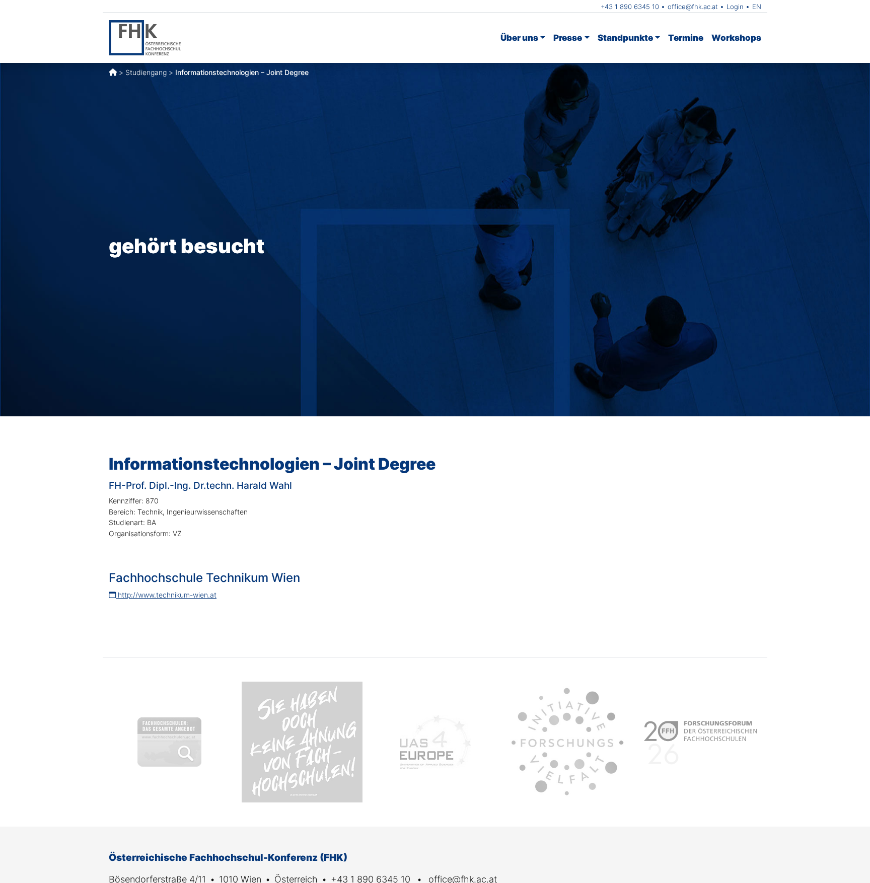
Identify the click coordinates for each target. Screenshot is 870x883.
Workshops (736, 37)
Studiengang (146, 72)
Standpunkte (625, 37)
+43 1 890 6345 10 (630, 7)
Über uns (519, 37)
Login (735, 7)
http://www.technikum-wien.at (166, 595)
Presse (567, 37)
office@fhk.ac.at (693, 7)
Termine (685, 37)
